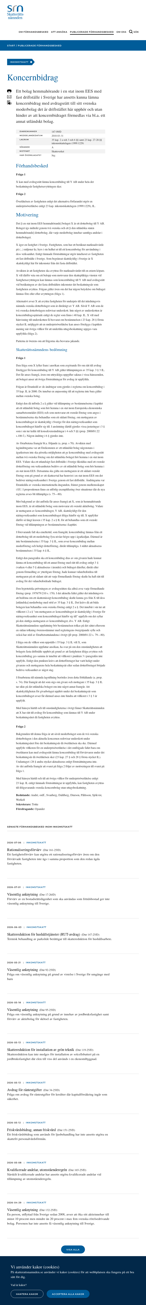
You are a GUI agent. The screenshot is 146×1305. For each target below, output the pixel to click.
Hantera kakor (27, 1294)
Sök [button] (136, 32)
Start (11, 45)
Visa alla (73, 1249)
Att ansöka (59, 32)
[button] (9, 91)
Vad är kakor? (19, 1285)
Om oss (121, 32)
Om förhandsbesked (33, 32)
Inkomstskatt (36, 842)
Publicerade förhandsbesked (92, 32)
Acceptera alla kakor (68, 1294)
